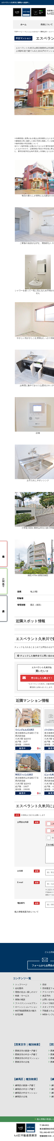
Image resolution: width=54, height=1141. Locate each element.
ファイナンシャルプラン (26, 1003)
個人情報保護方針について (26, 912)
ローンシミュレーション (26, 1007)
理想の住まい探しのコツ (26, 992)
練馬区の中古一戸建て (25, 1089)
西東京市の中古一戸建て (26, 1054)
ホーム (23, 24)
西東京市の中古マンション (27, 1058)
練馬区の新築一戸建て (25, 1085)
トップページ (21, 984)
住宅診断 (19, 1014)
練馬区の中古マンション (26, 1093)
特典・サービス (22, 996)
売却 (44, 984)
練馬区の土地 (21, 1096)
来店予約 (46, 996)
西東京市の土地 (22, 1062)
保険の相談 (20, 999)
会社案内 (19, 988)
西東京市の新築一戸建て (26, 1051)
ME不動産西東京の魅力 (25, 1011)
